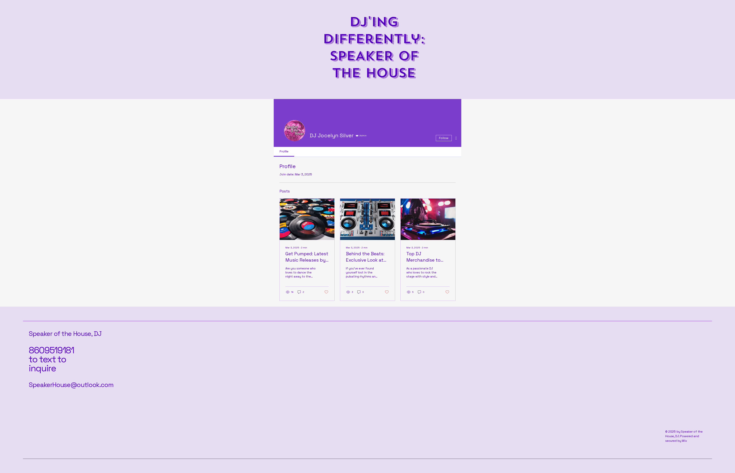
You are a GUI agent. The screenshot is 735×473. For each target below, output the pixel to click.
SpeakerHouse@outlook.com (71, 385)
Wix (685, 441)
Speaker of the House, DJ (65, 334)
